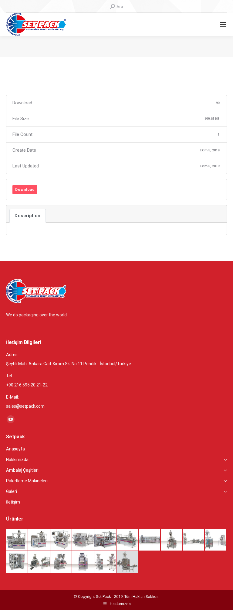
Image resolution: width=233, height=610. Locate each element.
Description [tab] (28, 215)
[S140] (105, 540)
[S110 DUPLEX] (39, 540)
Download (25, 189)
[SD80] (61, 562)
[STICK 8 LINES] (83, 562)
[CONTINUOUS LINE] (194, 540)
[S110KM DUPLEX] (83, 540)
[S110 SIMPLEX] (17, 540)
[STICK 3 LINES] (127, 562)
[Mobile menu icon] (223, 25)
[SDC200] (172, 540)
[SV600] (39, 562)
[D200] (216, 540)
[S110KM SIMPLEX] (61, 540)
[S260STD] (150, 540)
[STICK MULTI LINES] (105, 562)
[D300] (17, 562)
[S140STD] (127, 540)
